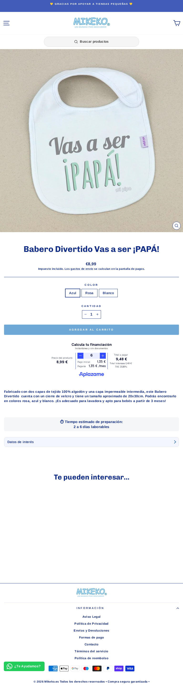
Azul (72, 293)
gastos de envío (82, 268)
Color (91, 284)
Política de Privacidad (91, 623)
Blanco (108, 293)
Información (90, 608)
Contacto (91, 644)
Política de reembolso (91, 658)
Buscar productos (94, 41)
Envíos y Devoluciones (91, 630)
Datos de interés (20, 442)
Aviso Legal (91, 616)
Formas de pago (91, 637)
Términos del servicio (91, 651)
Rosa (89, 293)
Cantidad (91, 306)
